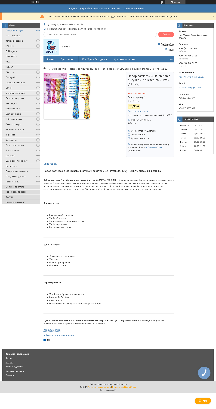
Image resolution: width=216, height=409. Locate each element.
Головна (51, 59)
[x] (48, 340)
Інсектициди (11, 103)
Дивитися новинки (134, 8)
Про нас (9, 358)
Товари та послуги (14, 30)
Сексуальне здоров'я (16, 176)
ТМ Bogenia (11, 51)
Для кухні (10, 77)
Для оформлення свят (16, 160)
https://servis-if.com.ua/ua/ (191, 76)
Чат (205, 401)
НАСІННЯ (10, 46)
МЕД (8, 61)
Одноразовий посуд (15, 82)
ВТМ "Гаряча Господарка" (95, 59)
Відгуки (9, 196)
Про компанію (68, 59)
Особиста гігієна (13, 113)
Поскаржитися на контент (99, 387)
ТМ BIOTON (11, 56)
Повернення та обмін (16, 191)
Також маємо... (13, 181)
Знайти (166, 34)
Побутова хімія (13, 108)
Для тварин (11, 166)
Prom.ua (123, 384)
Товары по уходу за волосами (84, 68)
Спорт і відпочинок (15, 145)
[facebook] (44, 340)
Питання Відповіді (14, 366)
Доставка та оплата (15, 186)
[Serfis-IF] (51, 47)
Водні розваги (12, 150)
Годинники (10, 134)
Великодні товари (14, 40)
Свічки (9, 87)
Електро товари (13, 124)
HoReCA (9, 66)
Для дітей (10, 155)
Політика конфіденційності (124, 387)
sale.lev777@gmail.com (190, 87)
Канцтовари (11, 139)
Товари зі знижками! (15, 201)
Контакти (10, 375)
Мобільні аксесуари (15, 129)
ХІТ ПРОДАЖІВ (13, 35)
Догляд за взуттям (15, 98)
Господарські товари (15, 93)
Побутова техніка (14, 119)
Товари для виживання (17, 171)
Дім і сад (10, 72)
